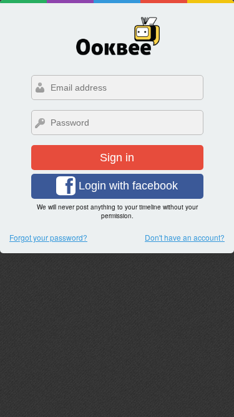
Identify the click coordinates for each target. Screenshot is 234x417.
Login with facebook (127, 185)
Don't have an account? (185, 237)
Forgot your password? (48, 237)
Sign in (117, 157)
